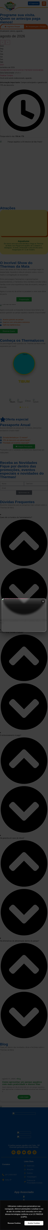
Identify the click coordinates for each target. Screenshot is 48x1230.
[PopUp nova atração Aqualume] (24, 615)
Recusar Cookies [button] (14, 1223)
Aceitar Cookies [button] (34, 1223)
